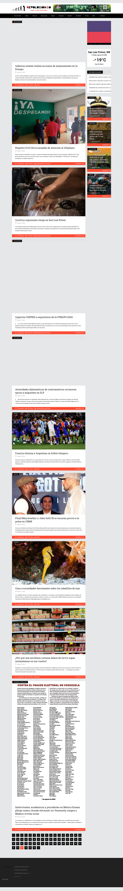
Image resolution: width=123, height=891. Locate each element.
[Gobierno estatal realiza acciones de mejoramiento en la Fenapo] (48, 41)
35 (17, 843)
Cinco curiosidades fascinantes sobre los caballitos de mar (47, 588)
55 (30, 847)
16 (79, 835)
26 (51, 839)
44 (55, 843)
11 (59, 835)
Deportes (16, 413)
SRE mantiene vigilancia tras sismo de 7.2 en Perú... (96, 135)
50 (80, 843)
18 (17, 839)
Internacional (23, 609)
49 (75, 843)
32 (75, 839)
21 (30, 839)
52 (17, 847)
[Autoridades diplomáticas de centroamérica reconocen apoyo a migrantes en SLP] (48, 361)
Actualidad (16, 609)
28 (59, 839)
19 (22, 839)
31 (71, 839)
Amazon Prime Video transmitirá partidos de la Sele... (98, 187)
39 (34, 843)
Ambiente (16, 542)
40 (38, 843)
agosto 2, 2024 (21, 72)
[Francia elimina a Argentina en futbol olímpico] (48, 430)
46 (63, 843)
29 (63, 839)
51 (13, 847)
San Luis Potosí (17, 21)
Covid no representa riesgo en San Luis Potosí (40, 220)
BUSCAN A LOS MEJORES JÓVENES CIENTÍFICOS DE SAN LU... (99, 161)
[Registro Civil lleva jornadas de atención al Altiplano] (48, 116)
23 (38, 839)
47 (67, 843)
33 (79, 839)
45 (59, 843)
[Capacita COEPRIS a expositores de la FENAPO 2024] (48, 276)
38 (30, 843)
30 (67, 839)
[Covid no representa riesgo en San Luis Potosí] (48, 192)
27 (55, 839)
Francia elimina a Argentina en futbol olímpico (41, 453)
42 (46, 843)
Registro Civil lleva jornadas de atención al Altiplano (45, 147)
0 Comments (20, 85)
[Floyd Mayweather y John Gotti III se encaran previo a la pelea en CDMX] (48, 493)
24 (42, 839)
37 (26, 843)
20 (26, 839)
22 (34, 839)
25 (46, 839)
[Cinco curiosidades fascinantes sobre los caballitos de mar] (48, 563)
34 (13, 843)
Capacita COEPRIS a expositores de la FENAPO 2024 (44, 317)
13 (67, 835)
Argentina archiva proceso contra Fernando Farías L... (98, 110)
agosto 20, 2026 (95, 116)
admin (38, 85)
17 (13, 839)
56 (34, 847)
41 (42, 843)
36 (22, 843)
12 (63, 835)
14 (71, 835)
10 (55, 835)
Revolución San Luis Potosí (43, 163)
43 (51, 843)
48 (71, 843)
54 (26, 847)
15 (75, 835)
